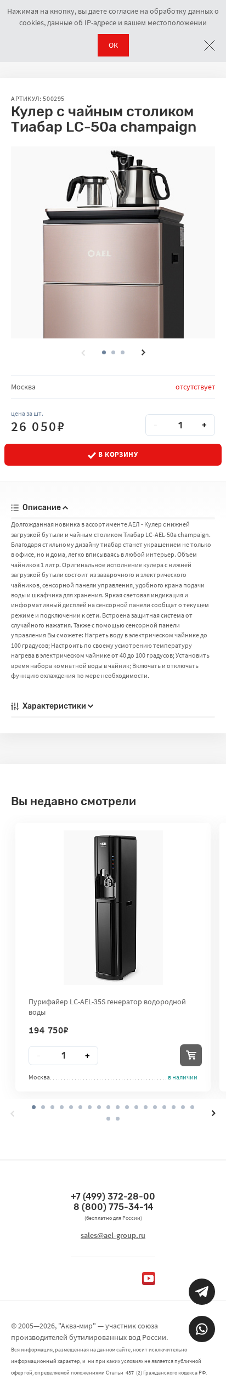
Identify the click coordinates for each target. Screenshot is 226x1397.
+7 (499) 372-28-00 (113, 1196)
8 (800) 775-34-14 (113, 1207)
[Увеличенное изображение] (113, 242)
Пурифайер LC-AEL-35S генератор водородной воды (107, 1006)
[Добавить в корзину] (191, 1055)
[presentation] (83, 353)
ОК (113, 45)
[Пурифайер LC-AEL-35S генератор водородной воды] (113, 907)
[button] (113, 352)
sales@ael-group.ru (113, 1235)
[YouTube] (148, 1278)
